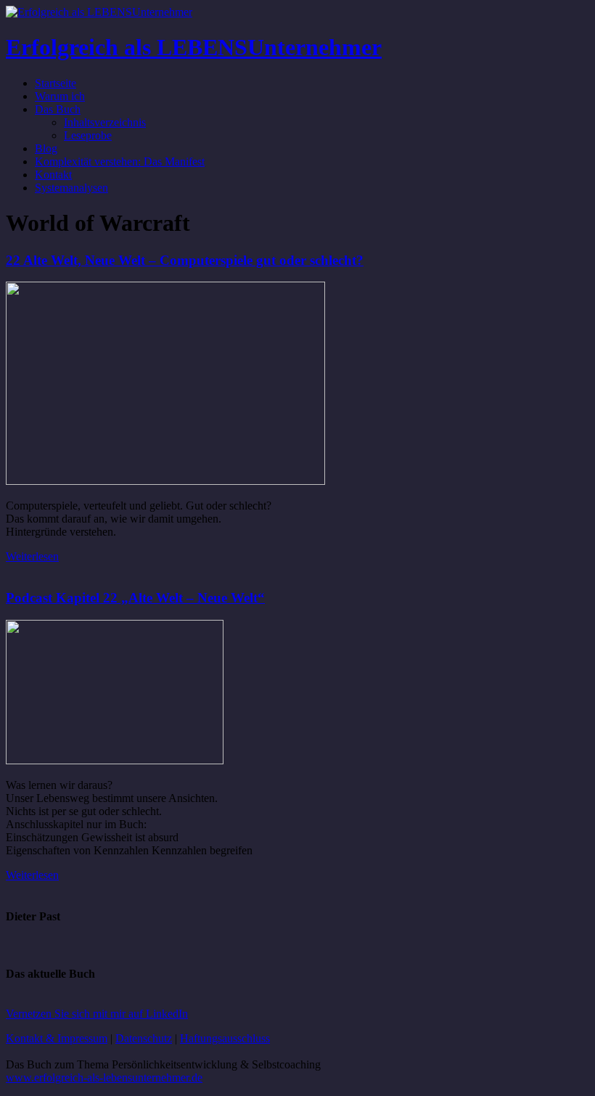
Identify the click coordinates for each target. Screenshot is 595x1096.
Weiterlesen (32, 556)
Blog (46, 148)
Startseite (55, 83)
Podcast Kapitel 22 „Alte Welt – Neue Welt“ (135, 597)
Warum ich (60, 96)
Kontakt (53, 174)
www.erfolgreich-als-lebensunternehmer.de (104, 1077)
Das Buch (58, 109)
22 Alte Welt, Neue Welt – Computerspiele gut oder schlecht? (185, 260)
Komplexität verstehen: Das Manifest (120, 161)
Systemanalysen (71, 187)
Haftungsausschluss (225, 1038)
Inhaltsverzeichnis (105, 122)
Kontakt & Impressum (56, 1038)
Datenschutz (143, 1038)
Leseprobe (88, 135)
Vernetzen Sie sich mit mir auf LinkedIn (97, 1013)
